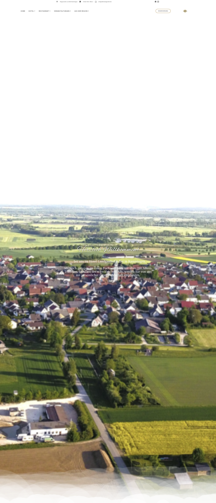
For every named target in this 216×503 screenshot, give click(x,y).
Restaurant (44, 11)
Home (23, 11)
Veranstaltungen (62, 11)
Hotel (31, 11)
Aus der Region (81, 11)
